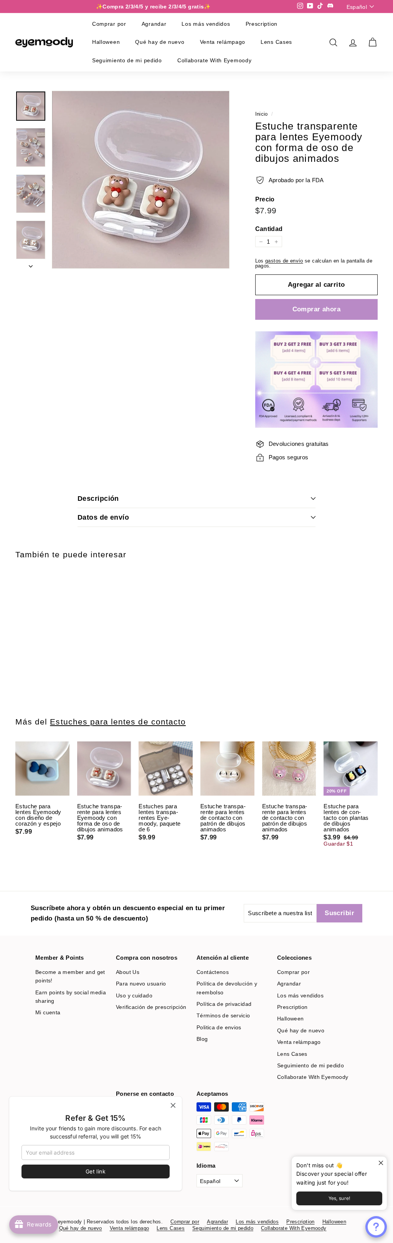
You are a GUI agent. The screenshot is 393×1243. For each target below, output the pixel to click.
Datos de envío (103, 517)
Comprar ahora (316, 309)
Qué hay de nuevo (159, 42)
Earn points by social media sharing (70, 996)
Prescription (261, 24)
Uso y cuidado (134, 995)
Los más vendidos (206, 24)
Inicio (261, 114)
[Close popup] (380, 1163)
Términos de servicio (223, 1015)
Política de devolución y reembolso (226, 987)
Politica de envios (218, 1027)
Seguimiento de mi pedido (127, 60)
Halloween (106, 42)
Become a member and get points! (70, 976)
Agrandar (154, 24)
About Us (127, 972)
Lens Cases (276, 42)
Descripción (98, 498)
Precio (265, 199)
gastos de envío (284, 261)
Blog (202, 1039)
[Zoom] (140, 179)
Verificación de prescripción (151, 1007)
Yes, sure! (339, 1198)
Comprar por (109, 24)
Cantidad (269, 229)
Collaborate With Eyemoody (214, 60)
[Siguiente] (30, 264)
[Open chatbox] (376, 1227)
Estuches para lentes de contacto (118, 721)
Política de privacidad (223, 1004)
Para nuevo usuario (141, 983)
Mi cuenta (47, 1012)
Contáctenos (212, 972)
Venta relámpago (223, 42)
